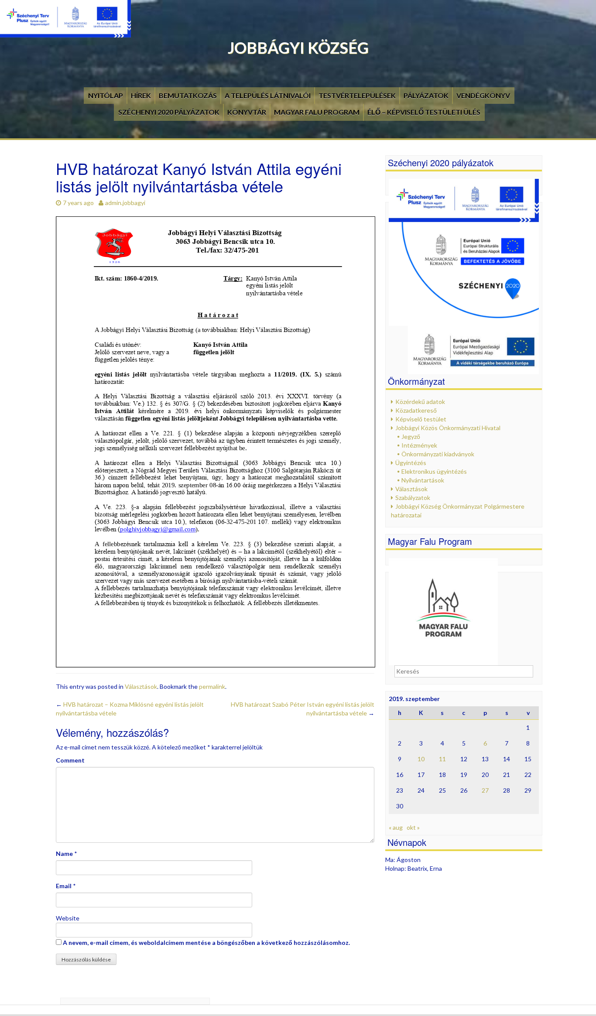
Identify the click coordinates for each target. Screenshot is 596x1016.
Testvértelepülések (357, 95)
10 (421, 759)
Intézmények (419, 445)
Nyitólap (105, 95)
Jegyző (410, 436)
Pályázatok (426, 95)
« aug (396, 827)
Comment (70, 760)
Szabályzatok (412, 497)
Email (64, 885)
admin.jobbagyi (125, 202)
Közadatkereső (416, 410)
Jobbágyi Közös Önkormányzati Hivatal (447, 427)
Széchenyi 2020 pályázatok (168, 112)
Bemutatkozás (188, 95)
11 (442, 759)
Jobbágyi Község (298, 47)
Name (64, 853)
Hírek (141, 95)
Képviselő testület (420, 419)
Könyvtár (246, 112)
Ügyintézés (410, 462)
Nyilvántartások (422, 480)
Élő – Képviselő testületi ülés (423, 112)
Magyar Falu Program (317, 112)
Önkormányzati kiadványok (437, 454)
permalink (212, 686)
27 (485, 790)
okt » (413, 827)
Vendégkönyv (483, 95)
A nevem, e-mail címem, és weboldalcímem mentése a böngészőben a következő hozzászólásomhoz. (206, 942)
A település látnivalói (268, 95)
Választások (141, 686)
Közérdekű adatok (420, 401)
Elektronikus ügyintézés (434, 471)
